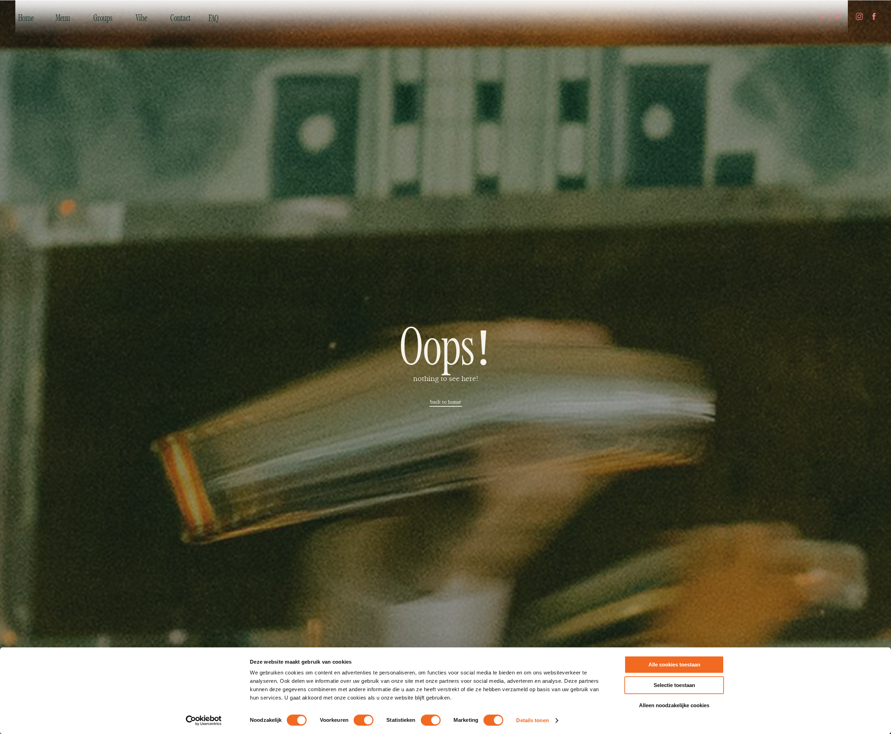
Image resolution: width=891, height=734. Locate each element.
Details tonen (532, 720)
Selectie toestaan (674, 685)
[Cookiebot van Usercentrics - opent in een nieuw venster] (203, 720)
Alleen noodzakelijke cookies (674, 705)
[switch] (363, 720)
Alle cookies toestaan (674, 664)
